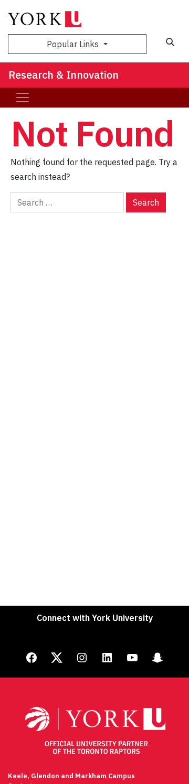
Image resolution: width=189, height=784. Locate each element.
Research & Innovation (63, 75)
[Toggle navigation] (22, 98)
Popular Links (74, 44)
